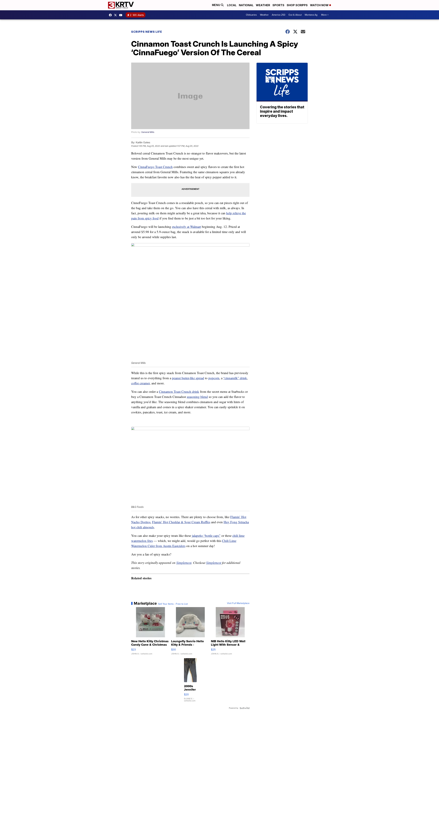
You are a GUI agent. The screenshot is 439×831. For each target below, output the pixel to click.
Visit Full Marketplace (238, 603)
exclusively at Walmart (186, 226)
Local (231, 5)
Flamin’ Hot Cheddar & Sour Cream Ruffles (181, 522)
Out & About (295, 15)
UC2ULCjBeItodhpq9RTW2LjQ (121, 15)
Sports (278, 5)
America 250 (278, 15)
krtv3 (111, 15)
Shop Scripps (297, 5)
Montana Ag (311, 15)
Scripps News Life (146, 31)
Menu (216, 5)
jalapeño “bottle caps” (206, 535)
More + (325, 15)
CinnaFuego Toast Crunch (155, 167)
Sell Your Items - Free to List (173, 604)
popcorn (213, 378)
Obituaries (251, 15)
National (246, 5)
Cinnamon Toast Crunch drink (179, 391)
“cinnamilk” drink (235, 378)
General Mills (147, 132)
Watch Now (319, 5)
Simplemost (183, 562)
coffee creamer (140, 383)
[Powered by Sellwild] (245, 708)
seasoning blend (197, 396)
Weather (263, 5)
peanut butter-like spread (188, 378)
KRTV (116, 15)
